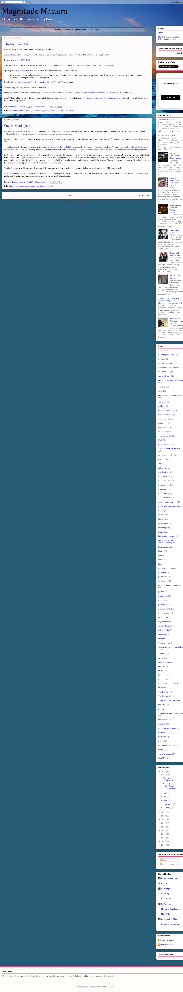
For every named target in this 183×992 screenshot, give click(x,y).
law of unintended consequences (22, 186)
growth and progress (39, 110)
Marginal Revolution (170, 909)
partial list (162, 577)
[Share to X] (56, 107)
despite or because (166, 410)
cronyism (162, 402)
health (161, 511)
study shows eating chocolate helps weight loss (96, 65)
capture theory (164, 376)
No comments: (40, 106)
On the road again (17, 125)
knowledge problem (166, 536)
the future (162, 705)
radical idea (163, 617)
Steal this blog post (166, 119)
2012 (163, 845)
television (162, 688)
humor (161, 515)
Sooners (161, 653)
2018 (163, 823)
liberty (160, 551)
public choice (163, 613)
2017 (163, 827)
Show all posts (94, 29)
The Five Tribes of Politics (169, 700)
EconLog (165, 894)
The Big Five (163, 692)
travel (160, 741)
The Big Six (163, 696)
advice (161, 359)
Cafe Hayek (166, 888)
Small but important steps (14, 87)
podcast (9, 54)
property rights (164, 609)
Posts (164, 860)
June (166, 775)
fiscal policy (163, 472)
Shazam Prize (164, 643)
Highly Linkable (16, 43)
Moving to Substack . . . (168, 135)
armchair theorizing (166, 367)
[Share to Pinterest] (61, 107)
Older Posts (144, 195)
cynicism (162, 406)
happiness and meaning (168, 506)
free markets (163, 485)
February (168, 804)
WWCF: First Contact (174, 277)
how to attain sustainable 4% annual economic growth (103, 98)
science (161, 634)
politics (161, 592)
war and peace (164, 754)
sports (161, 658)
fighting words (164, 468)
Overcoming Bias (169, 919)
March (166, 800)
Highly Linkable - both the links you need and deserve (170, 38)
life (159, 555)
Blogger (110, 986)
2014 (163, 838)
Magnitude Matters (34, 12)
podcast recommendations (169, 585)
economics (14, 110)
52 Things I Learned (166, 355)
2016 (163, 830)
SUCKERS (25, 60)
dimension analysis (166, 419)
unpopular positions (166, 745)
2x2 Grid (162, 350)
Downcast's (119, 139)
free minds (162, 489)
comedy (161, 387)
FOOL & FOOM (164, 481)
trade (160, 733)
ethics (160, 464)
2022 (163, 772)
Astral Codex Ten (169, 878)
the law (161, 709)
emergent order (165, 436)
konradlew (92, 986)
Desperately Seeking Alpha (175, 254)
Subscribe (170, 97)
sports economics (165, 662)
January (167, 807)
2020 (163, 816)
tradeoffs (162, 737)
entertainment (164, 444)
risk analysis (163, 630)
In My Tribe (166, 904)
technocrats (163, 679)
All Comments (168, 864)
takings (161, 671)
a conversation (23, 70)
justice (161, 532)
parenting (162, 572)
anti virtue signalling (166, 363)
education (162, 431)
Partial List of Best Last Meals (176, 320)
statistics (162, 666)
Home (71, 195)
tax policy (162, 675)
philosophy (162, 581)
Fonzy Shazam (167, 940)
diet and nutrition (165, 414)
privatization (52, 110)
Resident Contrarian (170, 924)
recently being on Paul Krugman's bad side (33, 82)
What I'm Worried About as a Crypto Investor (175, 181)
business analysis (165, 372)
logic (160, 564)
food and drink (24, 110)
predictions (40, 186)
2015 (163, 834)
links (160, 560)
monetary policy (165, 568)
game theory (163, 493)
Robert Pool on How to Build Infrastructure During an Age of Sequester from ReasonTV (81, 147)
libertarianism (164, 547)
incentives (162, 523)
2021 (163, 812)
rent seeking (163, 626)
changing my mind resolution (170, 380)
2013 (163, 841)
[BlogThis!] (53, 107)
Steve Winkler (167, 944)
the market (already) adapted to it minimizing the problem (94, 92)
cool (160, 391)
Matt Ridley (166, 914)
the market (70, 110)
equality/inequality (165, 455)
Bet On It (165, 883)
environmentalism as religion (170, 449)
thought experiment (166, 728)
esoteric (161, 459)
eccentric (162, 423)
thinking (161, 724)
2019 (163, 819)
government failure (166, 498)
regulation (162, 621)
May (166, 793)
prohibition (162, 604)
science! (62, 110)
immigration (163, 519)
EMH (160, 440)
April (166, 796)
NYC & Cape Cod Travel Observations (175, 155)
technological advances (168, 683)
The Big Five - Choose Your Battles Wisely (170, 299)
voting (160, 750)
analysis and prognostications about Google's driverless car (93, 149)
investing (162, 528)
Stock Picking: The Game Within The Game (175, 208)
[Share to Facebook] (58, 107)
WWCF (161, 758)
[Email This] (51, 107)
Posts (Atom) (82, 202)
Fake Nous (166, 899)
